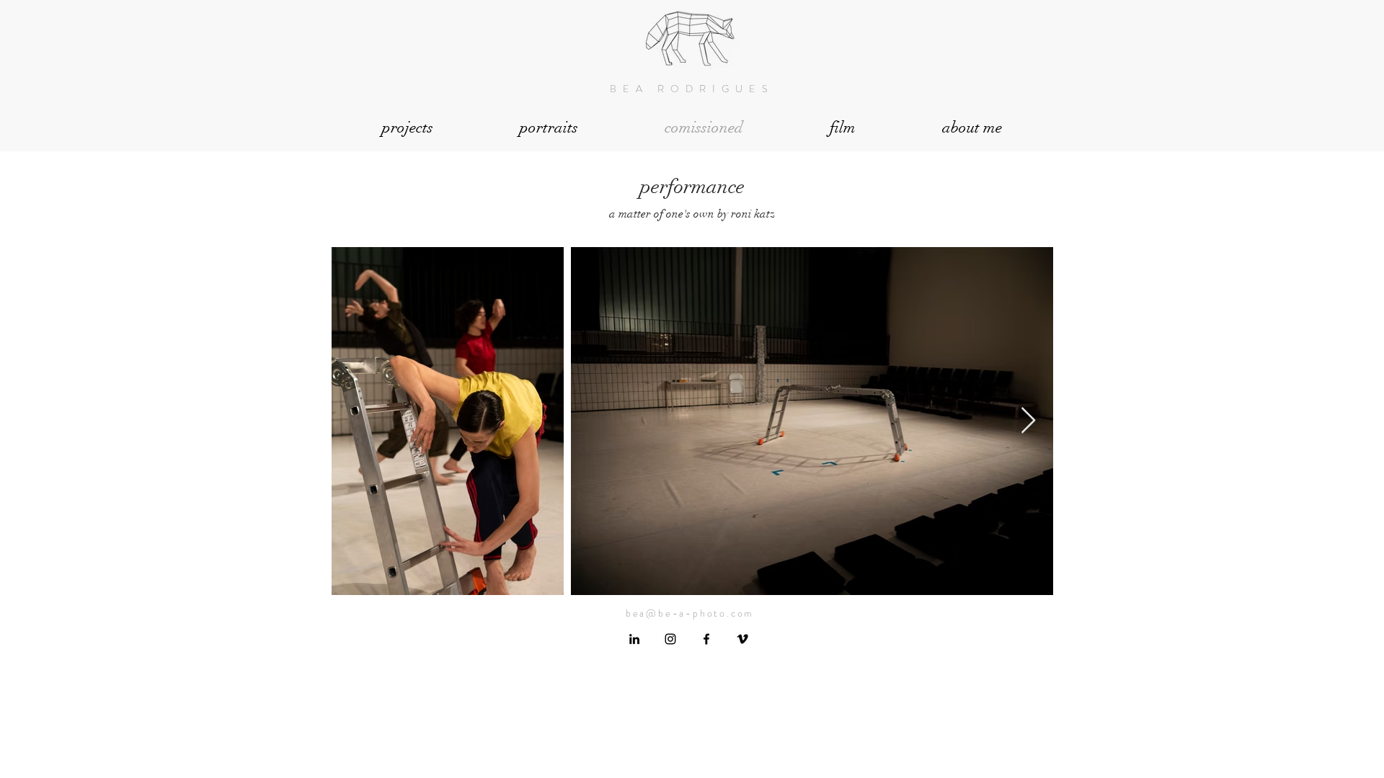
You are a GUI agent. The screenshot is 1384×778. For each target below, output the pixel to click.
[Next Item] (1028, 421)
